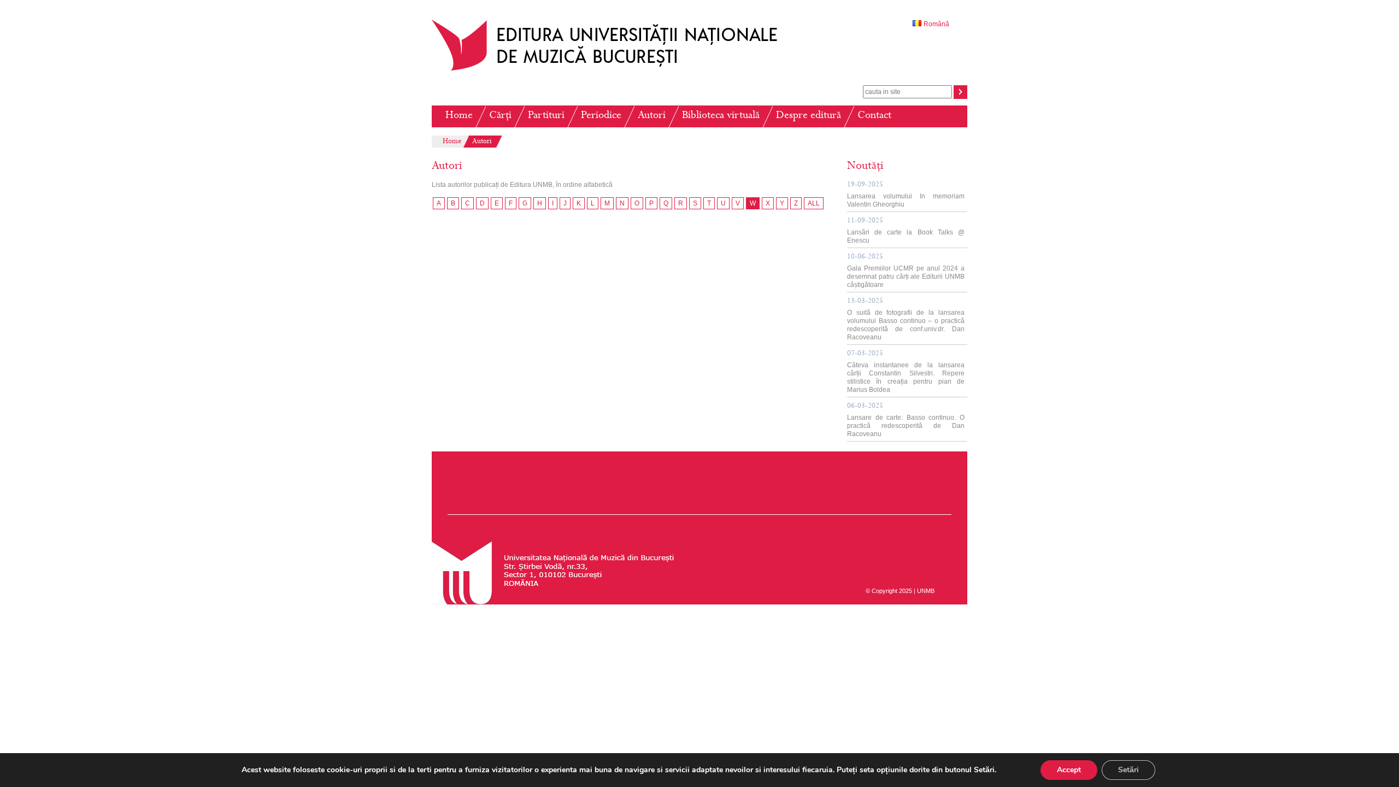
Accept (1069, 770)
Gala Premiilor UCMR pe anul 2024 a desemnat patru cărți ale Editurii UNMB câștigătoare (906, 271)
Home (459, 116)
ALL (814, 203)
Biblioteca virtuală (721, 116)
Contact (874, 116)
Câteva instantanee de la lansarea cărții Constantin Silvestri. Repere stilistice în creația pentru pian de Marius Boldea (906, 371)
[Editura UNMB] (612, 70)
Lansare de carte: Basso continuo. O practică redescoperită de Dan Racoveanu (906, 420)
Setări (1128, 770)
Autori (652, 116)
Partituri (546, 116)
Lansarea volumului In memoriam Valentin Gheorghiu (906, 194)
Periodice (601, 116)
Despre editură (808, 116)
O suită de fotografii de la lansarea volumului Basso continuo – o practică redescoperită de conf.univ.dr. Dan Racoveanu (906, 319)
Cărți (500, 116)
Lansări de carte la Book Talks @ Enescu (906, 231)
